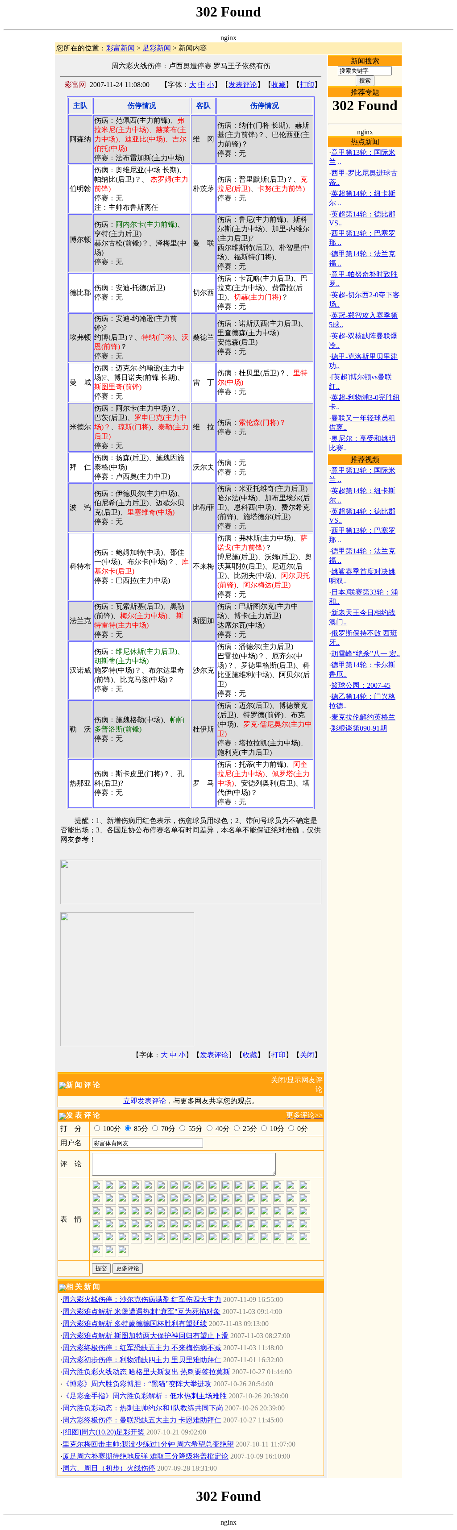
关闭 (307, 1055)
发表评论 (242, 84)
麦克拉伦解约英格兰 (363, 717)
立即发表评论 (144, 1101)
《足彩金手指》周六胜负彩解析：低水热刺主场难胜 (144, 1396)
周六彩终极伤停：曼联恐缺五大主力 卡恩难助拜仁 (141, 1420)
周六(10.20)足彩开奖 (113, 1432)
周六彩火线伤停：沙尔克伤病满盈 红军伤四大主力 (141, 1299)
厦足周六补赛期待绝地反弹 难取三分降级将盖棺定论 (145, 1456)
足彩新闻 (156, 48)
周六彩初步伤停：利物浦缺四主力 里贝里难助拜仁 (141, 1360)
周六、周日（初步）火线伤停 (108, 1468)
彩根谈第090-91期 (359, 728)
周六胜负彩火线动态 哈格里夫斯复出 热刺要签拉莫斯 (146, 1372)
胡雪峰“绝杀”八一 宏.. (365, 653)
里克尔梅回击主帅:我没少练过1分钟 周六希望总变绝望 (148, 1444)
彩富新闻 (120, 48)
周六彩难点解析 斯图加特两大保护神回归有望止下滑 (145, 1335)
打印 (307, 84)
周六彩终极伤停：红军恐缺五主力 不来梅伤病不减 (141, 1347)
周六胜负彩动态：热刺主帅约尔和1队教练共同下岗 (142, 1408)
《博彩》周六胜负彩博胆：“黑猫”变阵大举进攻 (137, 1384)
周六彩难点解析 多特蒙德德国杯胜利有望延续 (134, 1323)
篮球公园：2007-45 (361, 685)
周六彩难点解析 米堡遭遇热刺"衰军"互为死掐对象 (141, 1311)
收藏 (278, 84)
